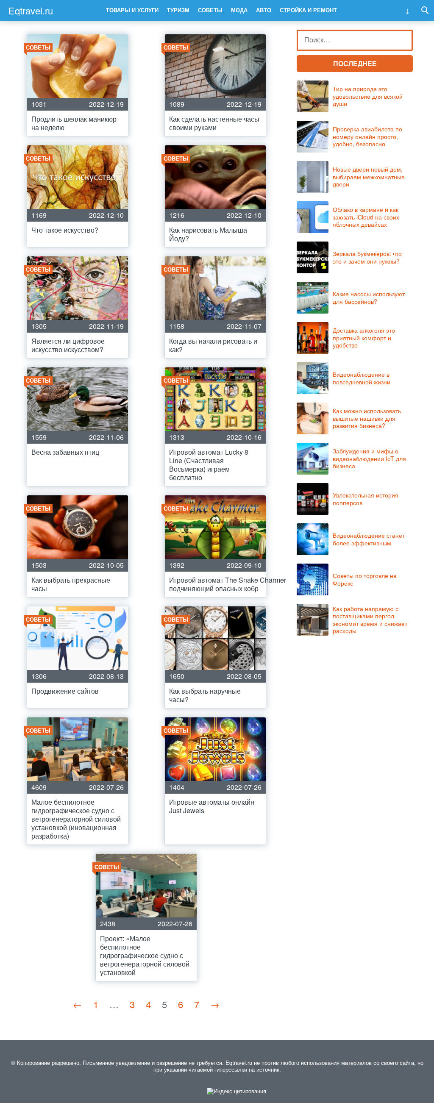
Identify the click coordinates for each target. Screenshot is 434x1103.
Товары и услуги (132, 10)
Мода (239, 10)
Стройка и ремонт (308, 10)
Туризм (178, 10)
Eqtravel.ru (30, 10)
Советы (210, 10)
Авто (263, 10)
